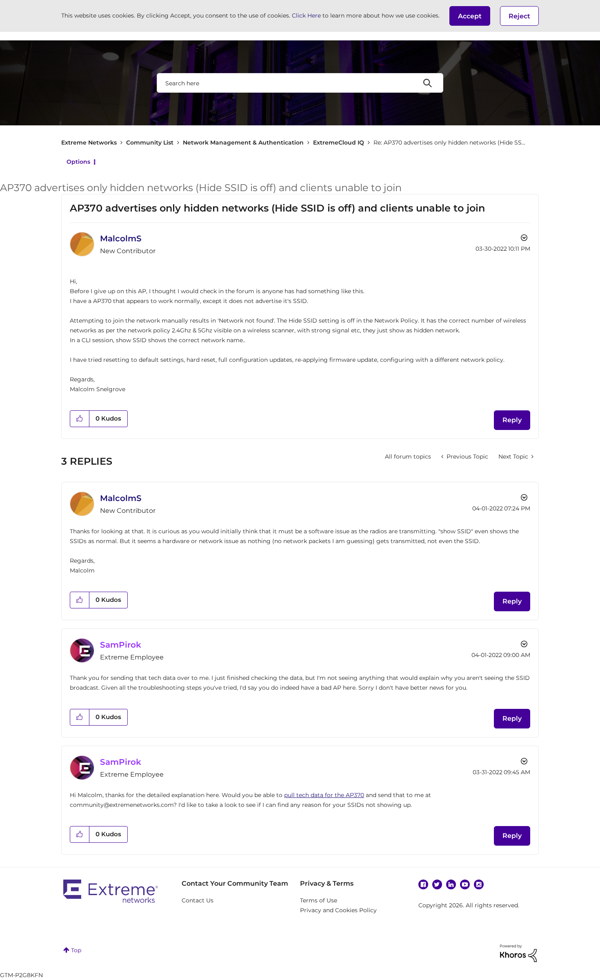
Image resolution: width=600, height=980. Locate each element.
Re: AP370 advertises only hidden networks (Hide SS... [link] (449, 142)
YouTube (465, 884)
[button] (469, 16)
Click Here (306, 15)
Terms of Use (318, 900)
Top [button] (76, 950)
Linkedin (451, 884)
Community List (149, 142)
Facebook (423, 884)
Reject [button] (519, 16)
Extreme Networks (89, 142)
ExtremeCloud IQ (338, 142)
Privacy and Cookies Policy (338, 910)
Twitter (437, 884)
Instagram (479, 884)
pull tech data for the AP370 (324, 795)
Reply (512, 420)
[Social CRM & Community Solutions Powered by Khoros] (518, 952)
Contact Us (197, 900)
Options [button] (78, 161)
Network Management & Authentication (243, 142)
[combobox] (300, 83)
